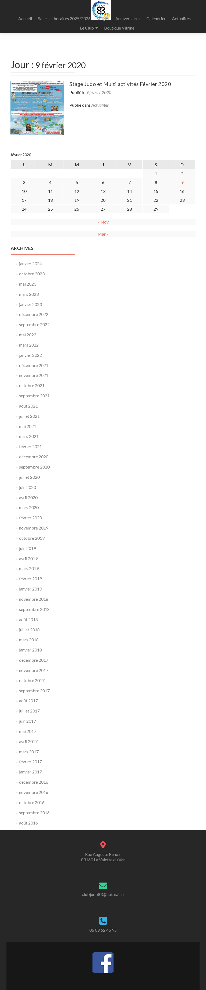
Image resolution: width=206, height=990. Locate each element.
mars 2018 (29, 639)
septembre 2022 (34, 324)
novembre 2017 (33, 670)
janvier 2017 (30, 771)
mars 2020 (29, 507)
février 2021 (30, 446)
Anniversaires (127, 18)
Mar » (103, 233)
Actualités (181, 18)
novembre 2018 (33, 599)
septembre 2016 (34, 812)
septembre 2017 (34, 690)
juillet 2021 (29, 416)
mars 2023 (29, 294)
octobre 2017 (32, 680)
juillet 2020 (29, 477)
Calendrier (156, 18)
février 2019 (30, 578)
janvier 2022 (30, 355)
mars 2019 (29, 568)
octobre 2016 (32, 802)
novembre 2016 (33, 792)
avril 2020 (28, 497)
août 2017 (28, 700)
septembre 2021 (34, 395)
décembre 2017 (33, 660)
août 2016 (28, 822)
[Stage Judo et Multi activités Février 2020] (37, 107)
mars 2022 (29, 344)
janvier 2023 (30, 304)
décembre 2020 (33, 456)
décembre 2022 (33, 314)
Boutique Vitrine (119, 27)
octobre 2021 (32, 385)
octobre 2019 (32, 538)
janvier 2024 (30, 263)
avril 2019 (28, 558)
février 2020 (30, 517)
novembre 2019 (33, 527)
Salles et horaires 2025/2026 (64, 18)
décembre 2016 (33, 781)
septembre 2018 (34, 609)
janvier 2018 (30, 649)
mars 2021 (29, 436)
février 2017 (30, 761)
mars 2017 (29, 751)
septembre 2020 (34, 466)
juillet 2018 (29, 629)
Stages (103, 18)
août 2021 (28, 405)
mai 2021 (27, 426)
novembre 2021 (33, 375)
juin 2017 (27, 720)
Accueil (25, 18)
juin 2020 (27, 487)
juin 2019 (27, 548)
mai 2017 (27, 731)
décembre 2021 (33, 365)
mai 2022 (27, 334)
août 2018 (28, 619)
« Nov (103, 221)
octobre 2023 (32, 273)
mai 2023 (27, 283)
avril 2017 (28, 741)
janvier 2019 (30, 588)
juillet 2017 (29, 710)
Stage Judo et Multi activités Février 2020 (120, 84)
